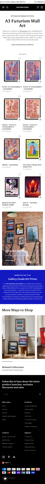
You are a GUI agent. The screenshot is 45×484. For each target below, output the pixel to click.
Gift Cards (28, 416)
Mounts (4, 413)
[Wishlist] (38, 7)
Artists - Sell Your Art (9, 436)
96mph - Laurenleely (10, 165)
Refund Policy (29, 443)
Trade (4, 419)
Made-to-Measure (31, 426)
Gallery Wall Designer (9, 416)
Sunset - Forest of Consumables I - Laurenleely (30, 127)
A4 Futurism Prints (7, 370)
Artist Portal (6, 440)
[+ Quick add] (19, 81)
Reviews (27, 413)
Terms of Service (30, 450)
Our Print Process (30, 419)
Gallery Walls (29, 409)
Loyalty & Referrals (31, 406)
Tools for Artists (7, 447)
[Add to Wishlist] (19, 58)
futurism (24, 31)
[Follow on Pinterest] (8, 457)
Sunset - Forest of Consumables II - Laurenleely (9, 127)
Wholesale (28, 423)
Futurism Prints (18, 370)
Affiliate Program (8, 443)
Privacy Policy (29, 440)
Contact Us (28, 436)
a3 (20, 31)
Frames (4, 409)
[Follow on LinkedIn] (14, 457)
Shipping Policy (30, 447)
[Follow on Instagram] (3, 457)
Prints (4, 406)
